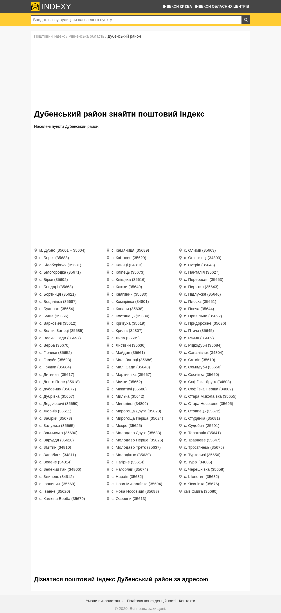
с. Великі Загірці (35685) (61, 330)
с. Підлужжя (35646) (202, 294)
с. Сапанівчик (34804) (203, 352)
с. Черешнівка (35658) (204, 469)
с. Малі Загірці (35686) (132, 360)
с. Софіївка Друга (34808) (207, 382)
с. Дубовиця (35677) (57, 389)
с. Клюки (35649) (127, 287)
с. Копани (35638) (128, 309)
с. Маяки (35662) (127, 382)
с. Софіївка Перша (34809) (208, 389)
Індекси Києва (177, 6)
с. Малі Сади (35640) (131, 367)
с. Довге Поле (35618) (59, 382)
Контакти (187, 601)
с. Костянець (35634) (130, 316)
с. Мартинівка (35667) (131, 374)
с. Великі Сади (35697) (60, 338)
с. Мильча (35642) (128, 396)
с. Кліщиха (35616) (129, 279)
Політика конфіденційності (151, 601)
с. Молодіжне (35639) (131, 455)
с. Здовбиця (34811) (57, 455)
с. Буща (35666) (53, 316)
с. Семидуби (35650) (203, 367)
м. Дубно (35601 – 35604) (62, 250)
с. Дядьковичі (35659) (59, 403)
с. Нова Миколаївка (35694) (137, 484)
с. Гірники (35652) (55, 352)
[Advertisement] (140, 73)
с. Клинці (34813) (127, 265)
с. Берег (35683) (54, 258)
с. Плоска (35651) (200, 301)
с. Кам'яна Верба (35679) (62, 498)
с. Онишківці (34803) (202, 258)
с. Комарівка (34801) (130, 301)
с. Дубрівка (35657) (56, 396)
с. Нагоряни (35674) (130, 469)
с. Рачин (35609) (199, 338)
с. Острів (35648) (199, 265)
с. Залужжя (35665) (57, 425)
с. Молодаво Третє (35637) (136, 447)
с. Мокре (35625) (127, 425)
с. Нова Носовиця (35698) (135, 491)
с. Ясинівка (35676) (201, 484)
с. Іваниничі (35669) (57, 484)
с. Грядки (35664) (55, 367)
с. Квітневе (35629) (129, 258)
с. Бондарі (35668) (56, 287)
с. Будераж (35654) (56, 309)
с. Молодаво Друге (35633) (136, 433)
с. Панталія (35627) (202, 272)
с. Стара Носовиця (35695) (208, 403)
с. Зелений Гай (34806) (60, 469)
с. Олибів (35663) (200, 250)
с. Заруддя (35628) (56, 440)
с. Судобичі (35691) (201, 425)
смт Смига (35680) (201, 491)
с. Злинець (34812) (56, 476)
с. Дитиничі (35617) (56, 374)
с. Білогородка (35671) (60, 272)
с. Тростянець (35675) (204, 447)
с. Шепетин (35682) (201, 476)
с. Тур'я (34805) (198, 462)
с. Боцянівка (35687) (58, 301)
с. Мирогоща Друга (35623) (136, 411)
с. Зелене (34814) (55, 462)
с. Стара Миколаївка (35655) (210, 396)
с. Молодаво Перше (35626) (137, 440)
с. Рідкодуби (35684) (203, 345)
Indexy (56, 6)
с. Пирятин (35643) (201, 287)
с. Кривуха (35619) (128, 323)
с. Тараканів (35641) (202, 433)
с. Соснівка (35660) (201, 374)
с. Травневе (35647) (202, 440)
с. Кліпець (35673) (128, 272)
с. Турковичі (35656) (202, 455)
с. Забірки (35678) (55, 418)
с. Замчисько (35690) (58, 433)
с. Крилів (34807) (127, 330)
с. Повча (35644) (199, 309)
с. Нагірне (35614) (128, 462)
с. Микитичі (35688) (129, 389)
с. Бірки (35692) (53, 279)
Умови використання (105, 601)
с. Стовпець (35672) (202, 411)
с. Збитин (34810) (55, 447)
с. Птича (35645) (199, 330)
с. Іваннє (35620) (54, 491)
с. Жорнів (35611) (55, 411)
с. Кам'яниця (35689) (130, 250)
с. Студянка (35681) (202, 418)
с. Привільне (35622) (203, 316)
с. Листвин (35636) (129, 345)
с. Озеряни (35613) (129, 498)
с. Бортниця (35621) (57, 294)
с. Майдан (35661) (128, 352)
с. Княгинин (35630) (129, 294)
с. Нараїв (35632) (127, 476)
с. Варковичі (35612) (57, 323)
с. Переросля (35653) (203, 279)
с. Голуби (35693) (55, 360)
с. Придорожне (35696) (205, 323)
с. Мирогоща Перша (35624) (137, 418)
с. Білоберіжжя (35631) (60, 265)
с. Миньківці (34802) (130, 403)
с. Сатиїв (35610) (199, 360)
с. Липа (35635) (126, 338)
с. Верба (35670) (54, 345)
